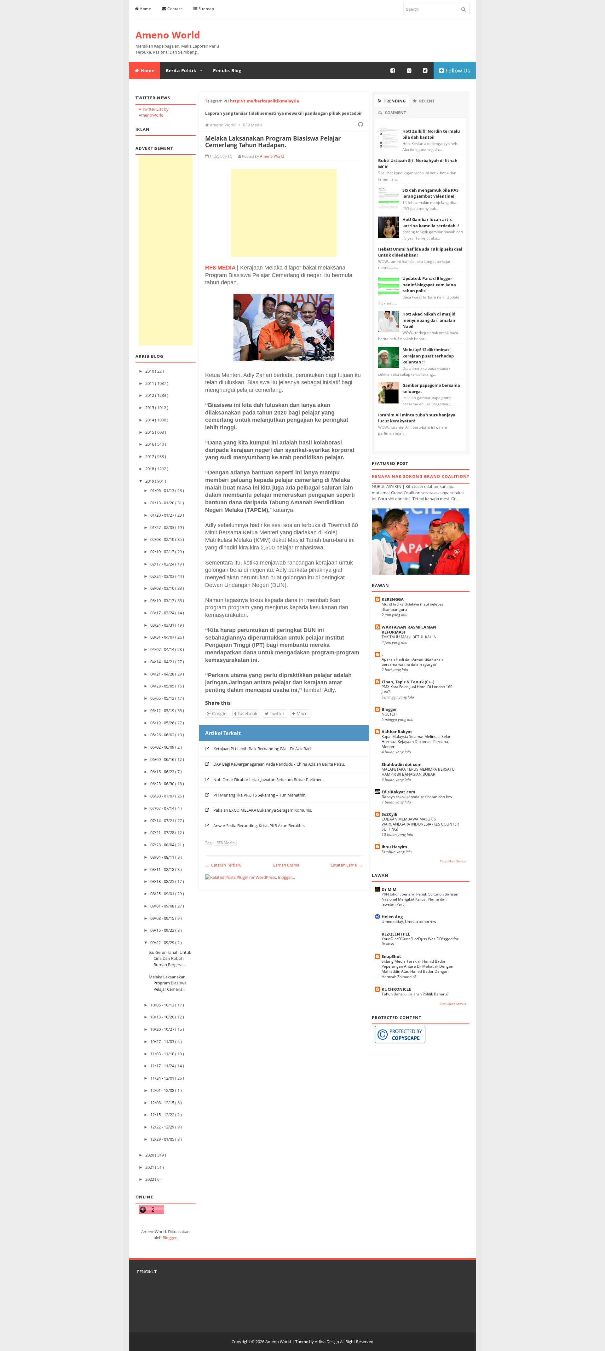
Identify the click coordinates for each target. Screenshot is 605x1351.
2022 (150, 1179)
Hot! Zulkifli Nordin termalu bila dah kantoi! (431, 134)
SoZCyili (389, 814)
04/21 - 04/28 (162, 674)
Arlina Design (327, 1341)
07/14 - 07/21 (162, 820)
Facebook (246, 713)
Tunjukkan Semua (453, 861)
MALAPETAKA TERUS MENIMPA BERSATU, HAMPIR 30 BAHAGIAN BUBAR (419, 772)
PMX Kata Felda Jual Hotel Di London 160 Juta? (417, 689)
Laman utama (286, 865)
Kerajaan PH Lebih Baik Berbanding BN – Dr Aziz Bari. (262, 748)
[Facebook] (393, 70)
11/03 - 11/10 (162, 1054)
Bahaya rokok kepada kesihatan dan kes (417, 796)
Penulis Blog (227, 70)
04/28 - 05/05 (162, 686)
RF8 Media (225, 842)
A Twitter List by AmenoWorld (154, 112)
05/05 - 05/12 (162, 698)
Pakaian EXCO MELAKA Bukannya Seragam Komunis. (262, 810)
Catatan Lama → (347, 865)
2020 (150, 1155)
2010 (150, 371)
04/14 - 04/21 (162, 661)
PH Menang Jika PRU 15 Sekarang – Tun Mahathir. (259, 795)
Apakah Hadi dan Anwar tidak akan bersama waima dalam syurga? (412, 662)
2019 (150, 481)
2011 (150, 383)
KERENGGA (393, 599)
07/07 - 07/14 (162, 808)
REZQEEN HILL (396, 934)
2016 (150, 444)
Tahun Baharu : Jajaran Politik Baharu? (415, 994)
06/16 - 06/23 (162, 771)
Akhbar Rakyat (397, 731)
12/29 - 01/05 (162, 1139)
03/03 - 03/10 (162, 588)
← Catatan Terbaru (223, 865)
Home (145, 8)
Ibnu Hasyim (394, 846)
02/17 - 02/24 (162, 564)
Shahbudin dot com (402, 764)
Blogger (170, 1237)
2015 (150, 432)
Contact (174, 8)
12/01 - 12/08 (162, 1090)
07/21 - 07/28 (162, 832)
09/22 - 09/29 (162, 942)
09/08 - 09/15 (162, 918)
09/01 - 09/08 (162, 906)
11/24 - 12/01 (162, 1078)
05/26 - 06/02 (162, 735)
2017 (150, 456)
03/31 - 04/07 (162, 637)
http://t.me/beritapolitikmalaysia (264, 101)
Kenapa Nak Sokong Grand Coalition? (420, 476)
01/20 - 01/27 (162, 515)
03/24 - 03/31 (162, 625)
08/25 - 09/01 (162, 893)
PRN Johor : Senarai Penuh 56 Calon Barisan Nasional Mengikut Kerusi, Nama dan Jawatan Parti (420, 899)
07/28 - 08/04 (162, 845)
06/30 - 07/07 (162, 796)
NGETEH (389, 714)
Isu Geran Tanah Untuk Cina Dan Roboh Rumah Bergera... (170, 958)
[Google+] (409, 70)
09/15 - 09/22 (162, 930)
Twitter (276, 713)
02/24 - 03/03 (162, 576)
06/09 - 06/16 (162, 759)
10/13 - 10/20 (162, 1017)
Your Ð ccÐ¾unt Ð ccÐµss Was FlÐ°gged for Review (420, 941)
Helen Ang (392, 916)
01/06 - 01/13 (162, 490)
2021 (150, 1167)
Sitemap (205, 8)
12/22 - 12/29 (162, 1127)
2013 (150, 407)
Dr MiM (389, 889)
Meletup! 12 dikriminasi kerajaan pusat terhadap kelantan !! (428, 356)
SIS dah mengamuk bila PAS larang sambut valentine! (430, 193)
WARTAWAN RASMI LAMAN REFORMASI (409, 629)
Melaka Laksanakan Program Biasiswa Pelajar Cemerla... (168, 983)
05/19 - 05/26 (162, 723)
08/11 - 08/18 (162, 869)
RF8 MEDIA (220, 267)
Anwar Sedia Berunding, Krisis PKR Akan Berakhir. (259, 825)
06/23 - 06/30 (162, 783)
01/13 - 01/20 (162, 503)
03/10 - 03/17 (162, 600)
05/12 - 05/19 (162, 710)
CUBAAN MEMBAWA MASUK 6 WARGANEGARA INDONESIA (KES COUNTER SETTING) (420, 824)
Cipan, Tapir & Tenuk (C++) (408, 682)
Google (219, 713)
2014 (150, 420)
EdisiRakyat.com (398, 792)
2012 (150, 395)
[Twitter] (425, 70)
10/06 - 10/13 (162, 1005)
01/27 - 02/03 (162, 527)
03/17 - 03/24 (162, 613)
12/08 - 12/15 (162, 1102)
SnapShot (391, 956)
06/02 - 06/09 (162, 747)
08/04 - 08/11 (162, 857)
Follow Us (457, 70)
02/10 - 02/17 (162, 551)
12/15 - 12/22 (162, 1114)
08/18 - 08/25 (162, 881)
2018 (150, 469)
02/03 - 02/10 (162, 539)
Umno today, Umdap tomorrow (409, 921)
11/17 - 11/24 (162, 1066)
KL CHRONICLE (396, 989)
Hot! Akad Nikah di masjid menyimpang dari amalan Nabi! (428, 320)
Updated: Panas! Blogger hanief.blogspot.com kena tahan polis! (429, 284)
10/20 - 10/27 (162, 1029)
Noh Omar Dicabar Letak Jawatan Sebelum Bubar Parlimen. (268, 779)
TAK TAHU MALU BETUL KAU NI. (410, 637)
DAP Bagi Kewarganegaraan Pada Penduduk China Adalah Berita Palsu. (279, 764)
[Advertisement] (166, 250)
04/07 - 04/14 (162, 649)
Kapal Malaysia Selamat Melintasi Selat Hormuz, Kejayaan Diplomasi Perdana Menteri (416, 741)
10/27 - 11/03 (162, 1041)
